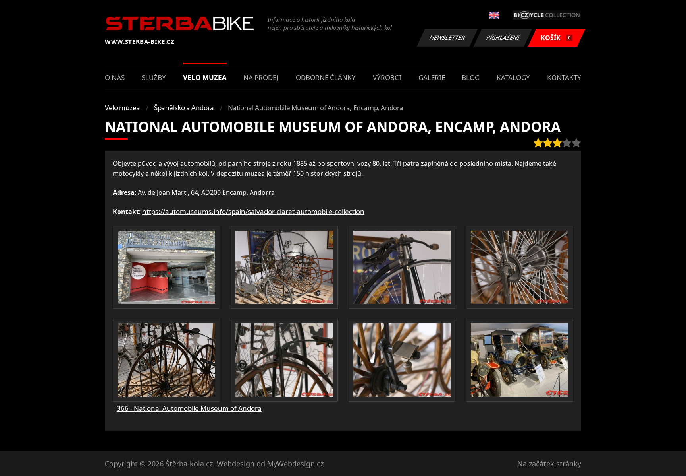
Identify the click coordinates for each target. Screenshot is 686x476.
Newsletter (447, 37)
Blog (471, 77)
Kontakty (564, 77)
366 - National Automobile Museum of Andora (189, 408)
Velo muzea (205, 77)
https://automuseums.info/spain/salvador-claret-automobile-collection (253, 211)
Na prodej (261, 77)
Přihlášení (503, 37)
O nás (115, 77)
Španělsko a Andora (184, 107)
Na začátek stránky (549, 463)
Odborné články (326, 77)
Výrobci (387, 77)
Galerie (431, 77)
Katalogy (513, 77)
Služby (154, 77)
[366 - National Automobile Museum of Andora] (166, 267)
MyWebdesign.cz (295, 463)
